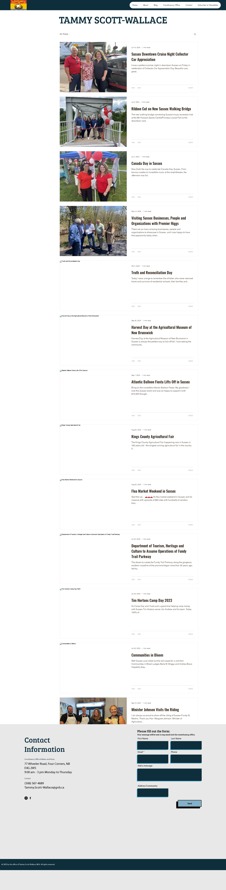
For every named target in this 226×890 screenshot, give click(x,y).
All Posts (64, 34)
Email (140, 752)
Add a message (145, 766)
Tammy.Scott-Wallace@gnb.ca (44, 787)
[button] (195, 34)
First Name (143, 739)
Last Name (176, 739)
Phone (174, 752)
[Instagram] (26, 798)
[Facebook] (30, 798)
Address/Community (147, 786)
